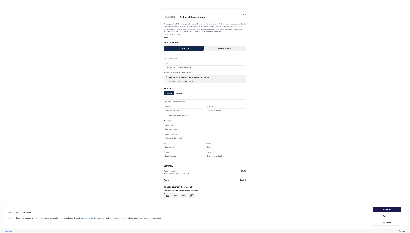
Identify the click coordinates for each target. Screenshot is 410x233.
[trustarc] (402, 231)
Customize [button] (386, 223)
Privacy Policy (8, 231)
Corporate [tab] (179, 93)
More (166, 37)
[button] (404, 206)
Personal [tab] (169, 93)
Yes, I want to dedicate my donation (181, 81)
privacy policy (88, 218)
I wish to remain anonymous (176, 116)
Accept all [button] (387, 209)
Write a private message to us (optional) (177, 72)
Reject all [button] (386, 216)
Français (243, 14)
